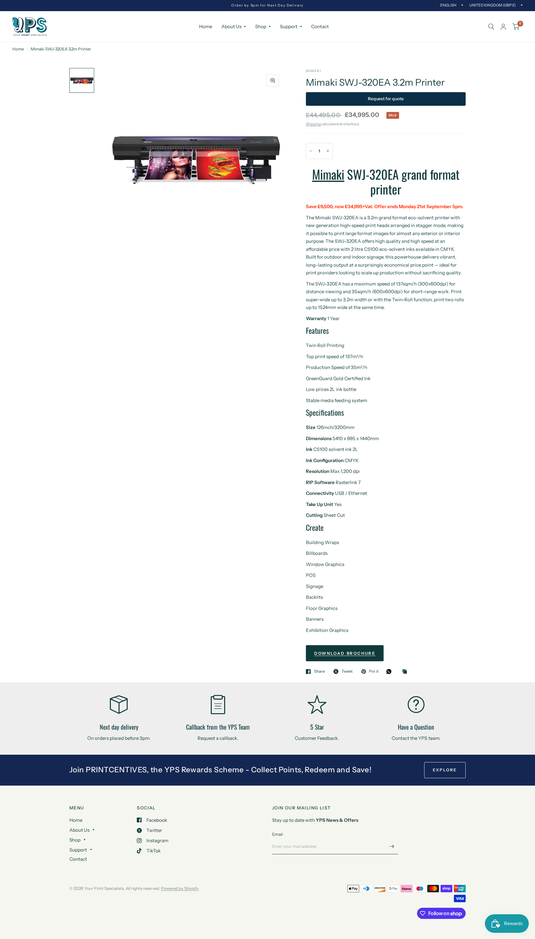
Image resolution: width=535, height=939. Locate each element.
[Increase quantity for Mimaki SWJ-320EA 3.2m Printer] (328, 151)
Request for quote (386, 98)
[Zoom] (273, 80)
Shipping (313, 124)
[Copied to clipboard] (406, 672)
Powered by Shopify (180, 888)
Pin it (374, 671)
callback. (229, 738)
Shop (260, 26)
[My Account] (503, 26)
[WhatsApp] (390, 671)
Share (319, 671)
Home (205, 26)
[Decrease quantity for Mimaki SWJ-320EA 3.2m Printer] (310, 151)
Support (289, 26)
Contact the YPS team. (416, 738)
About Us (231, 26)
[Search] (491, 26)
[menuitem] (205, 26)
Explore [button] (445, 769)
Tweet (347, 671)
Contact (320, 26)
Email (277, 834)
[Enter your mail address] (392, 846)
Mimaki (328, 174)
